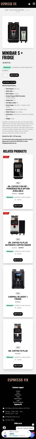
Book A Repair (18, 398)
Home (6, 10)
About (18, 393)
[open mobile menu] (34, 4)
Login (18, 400)
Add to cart (14, 75)
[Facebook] (4, 427)
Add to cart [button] (18, 206)
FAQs (18, 397)
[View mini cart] (29, 4)
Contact (18, 391)
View (18, 183)
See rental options (9, 82)
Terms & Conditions (18, 402)
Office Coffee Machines (16, 10)
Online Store (18, 395)
